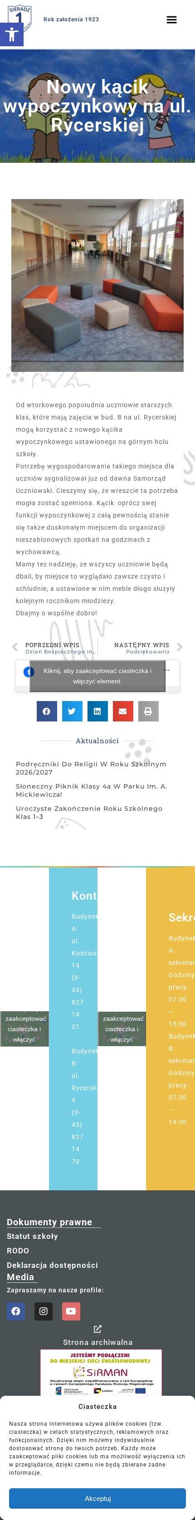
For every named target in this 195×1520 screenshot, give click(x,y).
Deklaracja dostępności (52, 1265)
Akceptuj (98, 1498)
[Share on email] (123, 711)
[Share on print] (148, 711)
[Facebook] (16, 1311)
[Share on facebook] (47, 711)
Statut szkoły (32, 1236)
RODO (18, 1250)
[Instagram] (43, 1311)
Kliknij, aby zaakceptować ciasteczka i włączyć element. (97, 676)
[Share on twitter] (72, 711)
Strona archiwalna (98, 1342)
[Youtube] (71, 1311)
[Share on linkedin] (98, 711)
